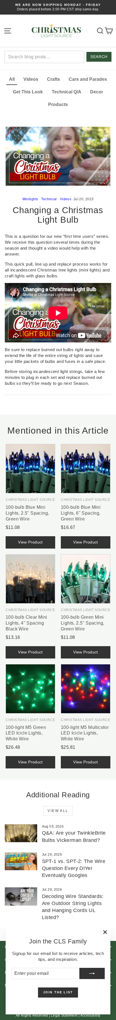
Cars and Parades (88, 79)
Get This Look (28, 91)
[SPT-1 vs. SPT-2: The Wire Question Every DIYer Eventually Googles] (21, 861)
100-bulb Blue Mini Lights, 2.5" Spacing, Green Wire (27, 513)
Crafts (53, 79)
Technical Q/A (66, 91)
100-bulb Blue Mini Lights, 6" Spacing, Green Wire (81, 513)
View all (58, 811)
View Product (30, 542)
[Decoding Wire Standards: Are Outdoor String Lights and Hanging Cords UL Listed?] (21, 896)
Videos (30, 79)
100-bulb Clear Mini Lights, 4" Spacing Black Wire (26, 623)
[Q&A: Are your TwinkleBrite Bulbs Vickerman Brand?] (21, 833)
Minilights (30, 199)
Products (58, 104)
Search (98, 57)
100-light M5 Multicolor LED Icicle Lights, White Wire (85, 733)
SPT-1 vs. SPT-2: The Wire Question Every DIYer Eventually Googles (73, 868)
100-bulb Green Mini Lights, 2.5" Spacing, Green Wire (82, 623)
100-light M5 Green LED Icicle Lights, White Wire (26, 733)
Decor (96, 91)
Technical (49, 199)
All (12, 79)
